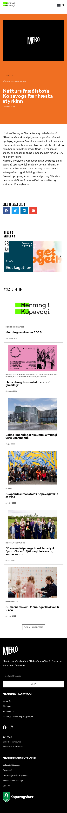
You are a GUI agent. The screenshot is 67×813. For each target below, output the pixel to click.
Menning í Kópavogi (15, 327)
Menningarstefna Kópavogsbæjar (18, 717)
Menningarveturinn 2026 (24, 332)
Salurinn (41, 377)
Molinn (9, 377)
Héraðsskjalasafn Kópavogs (15, 776)
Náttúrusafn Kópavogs (14, 81)
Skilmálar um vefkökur (13, 747)
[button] (58, 5)
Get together (18, 268)
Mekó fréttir (8, 712)
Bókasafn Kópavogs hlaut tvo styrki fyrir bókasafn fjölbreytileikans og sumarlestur (30, 551)
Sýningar (7, 706)
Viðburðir (7, 701)
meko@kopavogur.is (12, 742)
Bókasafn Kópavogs (15, 375)
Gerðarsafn (32, 375)
